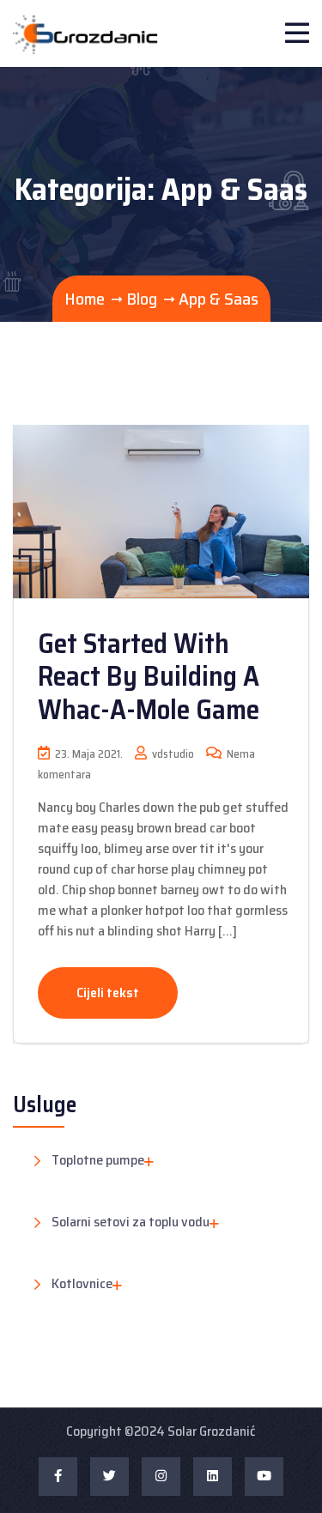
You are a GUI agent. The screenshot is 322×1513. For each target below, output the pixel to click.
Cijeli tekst (107, 992)
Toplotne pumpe (98, 1160)
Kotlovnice (82, 1284)
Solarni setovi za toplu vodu (131, 1222)
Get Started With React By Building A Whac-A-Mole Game (148, 676)
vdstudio (171, 754)
